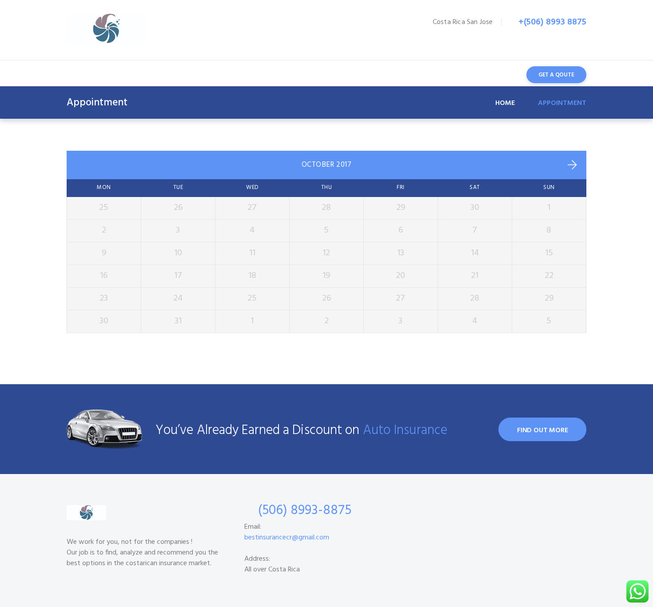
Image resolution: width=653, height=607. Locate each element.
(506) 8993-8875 (304, 510)
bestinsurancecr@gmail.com (286, 537)
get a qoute (556, 75)
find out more (542, 430)
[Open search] (502, 74)
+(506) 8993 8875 (552, 22)
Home (505, 103)
